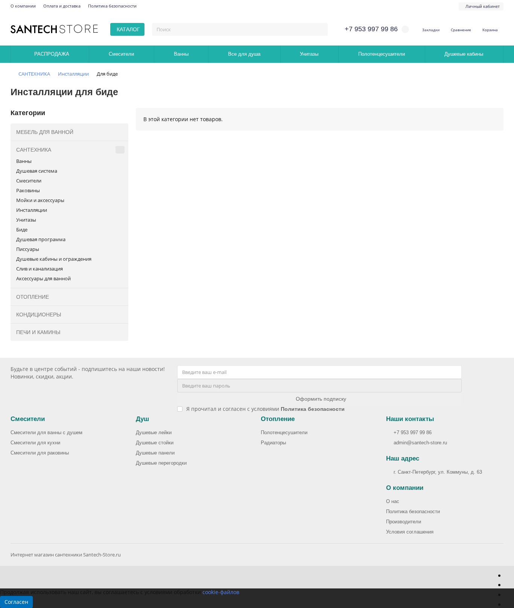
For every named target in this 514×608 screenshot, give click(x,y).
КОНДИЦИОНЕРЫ (38, 315)
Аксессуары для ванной (43, 278)
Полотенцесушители (381, 54)
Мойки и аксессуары (40, 200)
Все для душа (244, 54)
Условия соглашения (409, 532)
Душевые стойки (154, 442)
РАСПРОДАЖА (51, 54)
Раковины (28, 190)
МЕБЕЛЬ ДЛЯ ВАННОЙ (44, 132)
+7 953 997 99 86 (413, 432)
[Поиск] (319, 29)
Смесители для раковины (40, 453)
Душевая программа (40, 239)
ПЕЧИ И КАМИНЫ (38, 332)
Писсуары (27, 249)
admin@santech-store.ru (420, 442)
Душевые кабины (463, 54)
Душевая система (36, 170)
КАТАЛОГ (128, 29)
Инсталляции (73, 73)
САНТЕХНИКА (34, 73)
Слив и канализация (39, 268)
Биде (21, 229)
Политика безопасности (112, 6)
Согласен (16, 601)
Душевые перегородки (161, 463)
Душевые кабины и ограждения (53, 258)
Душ (142, 419)
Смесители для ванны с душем (46, 432)
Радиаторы (273, 442)
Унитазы (309, 54)
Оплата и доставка (62, 6)
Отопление (278, 419)
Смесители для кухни (35, 442)
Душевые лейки (154, 432)
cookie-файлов (220, 592)
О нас (392, 501)
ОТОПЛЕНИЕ (32, 297)
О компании (23, 6)
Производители (403, 521)
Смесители (121, 54)
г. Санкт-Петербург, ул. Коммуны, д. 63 (438, 472)
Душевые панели (155, 453)
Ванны (181, 54)
